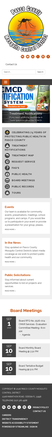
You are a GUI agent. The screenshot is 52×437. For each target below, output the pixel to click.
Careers (6, 415)
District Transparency (15, 419)
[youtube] (27, 57)
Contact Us (11, 64)
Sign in (33, 427)
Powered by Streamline (15, 427)
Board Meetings (26, 310)
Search (40, 72)
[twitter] (38, 57)
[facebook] (48, 57)
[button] (5, 104)
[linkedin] (33, 57)
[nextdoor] (22, 57)
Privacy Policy (41, 407)
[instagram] (43, 57)
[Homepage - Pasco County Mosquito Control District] (26, 29)
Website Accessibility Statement (20, 423)
